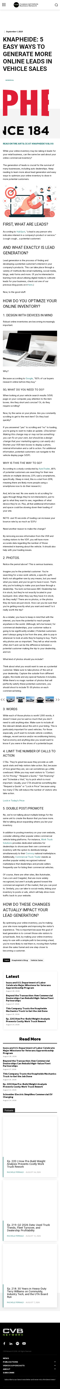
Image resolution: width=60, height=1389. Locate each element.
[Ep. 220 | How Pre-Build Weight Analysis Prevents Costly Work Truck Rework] (30, 1136)
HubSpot (20, 231)
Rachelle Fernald (15, 1172)
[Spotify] (17, 1343)
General (9, 80)
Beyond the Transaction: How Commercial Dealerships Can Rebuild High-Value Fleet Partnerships (30, 998)
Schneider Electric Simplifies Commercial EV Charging (28, 1096)
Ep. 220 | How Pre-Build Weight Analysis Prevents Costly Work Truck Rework (28, 1020)
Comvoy (30, 853)
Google (29, 378)
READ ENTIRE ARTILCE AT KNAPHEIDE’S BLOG (28, 143)
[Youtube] (24, 1343)
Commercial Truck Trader (28, 856)
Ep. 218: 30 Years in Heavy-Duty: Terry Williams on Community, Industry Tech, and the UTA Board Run (27, 1293)
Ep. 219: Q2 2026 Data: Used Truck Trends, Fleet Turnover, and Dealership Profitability (28, 1227)
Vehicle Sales (37, 960)
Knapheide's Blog (20, 960)
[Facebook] (4, 1343)
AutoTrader (44, 468)
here (30, 284)
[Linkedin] (10, 1343)
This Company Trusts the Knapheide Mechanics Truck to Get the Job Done (27, 1010)
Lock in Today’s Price (13, 800)
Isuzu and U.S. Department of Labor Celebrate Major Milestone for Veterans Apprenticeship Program (28, 985)
